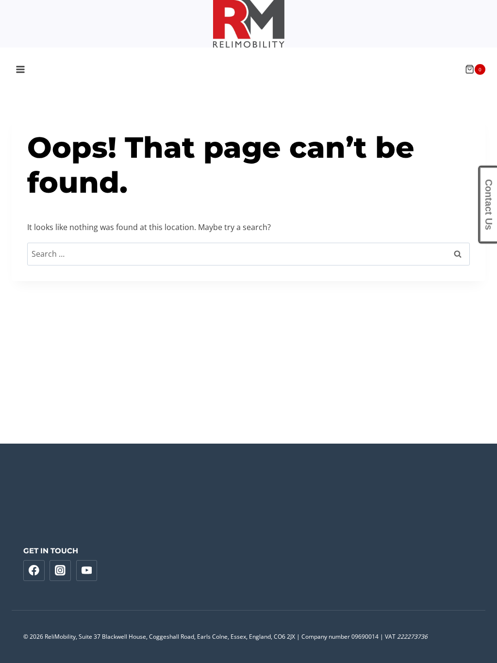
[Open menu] (21, 69)
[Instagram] (60, 570)
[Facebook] (34, 570)
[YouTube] (87, 570)
